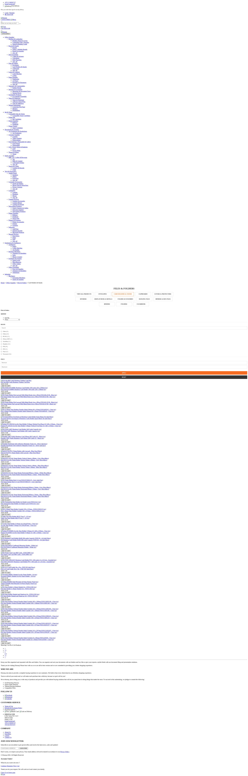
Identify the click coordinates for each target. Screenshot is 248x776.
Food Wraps (16, 143)
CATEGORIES (6, 34)
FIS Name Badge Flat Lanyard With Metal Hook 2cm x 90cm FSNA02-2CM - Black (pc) (28, 404)
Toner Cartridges (17, 128)
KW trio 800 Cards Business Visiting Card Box (15, 382)
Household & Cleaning (12, 129)
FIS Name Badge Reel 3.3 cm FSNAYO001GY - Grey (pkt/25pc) (21, 482)
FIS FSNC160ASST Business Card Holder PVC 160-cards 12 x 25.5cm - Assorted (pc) (28, 562)
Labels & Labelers (14, 72)
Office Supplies (9, 37)
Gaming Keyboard (18, 204)
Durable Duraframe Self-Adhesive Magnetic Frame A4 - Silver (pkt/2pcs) (23, 445)
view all (14, 53)
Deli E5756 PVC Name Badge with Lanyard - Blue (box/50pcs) (20, 453)
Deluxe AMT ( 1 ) (7, 339)
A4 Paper (15, 81)
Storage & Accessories (15, 89)
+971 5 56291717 (10, 723)
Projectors (15, 178)
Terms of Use (9, 706)
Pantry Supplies (9, 156)
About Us (8, 732)
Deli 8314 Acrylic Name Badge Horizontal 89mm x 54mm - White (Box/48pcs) (25, 474)
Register (12, 13)
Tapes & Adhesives (14, 98)
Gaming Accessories (18, 201)
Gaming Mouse (17, 203)
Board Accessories (18, 51)
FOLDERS (124, 304)
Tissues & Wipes (14, 152)
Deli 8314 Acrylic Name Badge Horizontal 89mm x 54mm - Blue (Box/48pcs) (25, 496)
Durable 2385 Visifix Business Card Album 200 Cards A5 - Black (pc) (22, 438)
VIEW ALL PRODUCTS (84, 294)
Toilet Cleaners (17, 138)
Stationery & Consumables (17, 86)
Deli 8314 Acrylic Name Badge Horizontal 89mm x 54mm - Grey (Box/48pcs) (25, 489)
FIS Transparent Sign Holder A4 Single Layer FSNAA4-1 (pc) (20, 503)
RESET (124, 377)
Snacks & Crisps (14, 166)
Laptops (14, 192)
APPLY (124, 373)
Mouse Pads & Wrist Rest (20, 185)
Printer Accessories (18, 222)
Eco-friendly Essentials (19, 96)
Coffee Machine (17, 248)
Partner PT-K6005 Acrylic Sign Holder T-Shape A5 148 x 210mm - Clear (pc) (25, 533)
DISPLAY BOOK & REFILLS (103, 299)
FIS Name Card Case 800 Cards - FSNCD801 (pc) (16, 554)
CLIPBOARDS (143, 294)
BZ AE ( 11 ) (6, 336)
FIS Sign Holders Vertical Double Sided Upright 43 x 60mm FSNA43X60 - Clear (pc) (27, 639)
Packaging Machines (18, 278)
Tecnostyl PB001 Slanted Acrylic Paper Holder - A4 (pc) (18, 576)
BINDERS (107, 304)
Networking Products (15, 206)
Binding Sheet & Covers (19, 41)
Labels (14, 75)
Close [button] (3, 772)
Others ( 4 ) (6, 334)
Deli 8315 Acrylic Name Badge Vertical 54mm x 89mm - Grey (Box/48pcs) (24, 460)
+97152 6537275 (10, 724)
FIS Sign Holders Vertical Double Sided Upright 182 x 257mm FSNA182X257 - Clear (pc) (29, 625)
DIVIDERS (83, 299)
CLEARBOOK (141, 304)
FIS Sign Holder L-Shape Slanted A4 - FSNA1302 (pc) (18, 589)
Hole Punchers (16, 60)
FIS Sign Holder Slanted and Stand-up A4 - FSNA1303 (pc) (19, 596)
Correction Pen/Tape (18, 107)
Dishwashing (16, 140)
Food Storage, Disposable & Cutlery (20, 142)
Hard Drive (15, 236)
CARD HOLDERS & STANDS (123, 294)
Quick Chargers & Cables (20, 208)
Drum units (15, 218)
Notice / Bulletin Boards (19, 49)
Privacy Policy (64, 752)
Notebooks (15, 79)
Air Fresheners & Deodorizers (18, 131)
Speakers (15, 175)
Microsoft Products (18, 232)
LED (14, 149)
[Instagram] (8, 697)
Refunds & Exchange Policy (13, 708)
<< (5, 650)
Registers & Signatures (19, 82)
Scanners (15, 225)
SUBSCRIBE (23, 748)
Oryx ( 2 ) (5, 351)
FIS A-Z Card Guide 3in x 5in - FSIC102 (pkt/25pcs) (17, 569)
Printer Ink (12, 117)
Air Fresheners (16, 133)
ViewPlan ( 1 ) (6, 341)
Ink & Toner (8, 112)
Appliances (12, 244)
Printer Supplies (13, 121)
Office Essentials (14, 267)
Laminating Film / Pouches (20, 42)
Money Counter (17, 257)
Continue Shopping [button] (7, 766)
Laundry (15, 136)
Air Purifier (15, 250)
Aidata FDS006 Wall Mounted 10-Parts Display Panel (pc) (19, 583)
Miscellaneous (16, 262)
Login (6, 13)
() (9, 14)
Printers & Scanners (15, 220)
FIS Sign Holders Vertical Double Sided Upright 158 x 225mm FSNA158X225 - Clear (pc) (29, 618)
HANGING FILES (144, 299)
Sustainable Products (15, 95)
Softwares (12, 227)
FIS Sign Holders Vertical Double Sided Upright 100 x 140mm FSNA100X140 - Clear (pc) (29, 603)
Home (3, 283)
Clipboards (15, 68)
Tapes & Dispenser (18, 100)
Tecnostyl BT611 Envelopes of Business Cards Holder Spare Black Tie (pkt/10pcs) (26, 418)
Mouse (14, 196)
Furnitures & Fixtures (15, 258)
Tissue (14, 154)
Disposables (16, 145)
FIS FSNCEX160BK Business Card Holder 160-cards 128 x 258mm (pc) (23, 389)
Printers (14, 224)
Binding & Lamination (15, 39)
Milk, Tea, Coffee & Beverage (18, 157)
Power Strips (16, 150)
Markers (14, 109)
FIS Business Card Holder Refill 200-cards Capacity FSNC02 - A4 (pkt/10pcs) (25, 540)
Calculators (15, 58)
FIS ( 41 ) (5, 346)
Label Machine (17, 74)
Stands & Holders (17, 183)
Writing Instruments (15, 105)
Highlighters (16, 110)
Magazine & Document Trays (21, 91)
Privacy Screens (17, 187)
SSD (13, 239)
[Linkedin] (8, 699)
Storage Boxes (16, 93)
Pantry (14, 246)
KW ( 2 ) (5, 349)
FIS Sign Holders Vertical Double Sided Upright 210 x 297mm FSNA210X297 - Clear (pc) (29, 632)
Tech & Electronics (10, 171)
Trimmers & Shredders (19, 253)
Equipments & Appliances (13, 243)
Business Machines (14, 251)
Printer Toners (13, 126)
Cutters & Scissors (18, 56)
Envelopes (15, 65)
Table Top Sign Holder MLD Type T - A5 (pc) (15, 518)
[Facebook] (8, 695)
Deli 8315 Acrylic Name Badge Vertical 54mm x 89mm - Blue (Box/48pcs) (24, 467)
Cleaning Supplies (14, 135)
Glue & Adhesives (18, 103)
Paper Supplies (13, 77)
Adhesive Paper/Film (18, 102)
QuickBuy (8, 734)
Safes (14, 255)
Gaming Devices (14, 199)
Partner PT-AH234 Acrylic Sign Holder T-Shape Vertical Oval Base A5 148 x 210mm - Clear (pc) (31, 426)
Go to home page (10, 772)
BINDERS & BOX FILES (163, 299)
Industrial (7, 274)
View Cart (16, 766)
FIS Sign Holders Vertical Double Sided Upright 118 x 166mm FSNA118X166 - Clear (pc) (29, 610)
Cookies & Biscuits (18, 168)
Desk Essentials (13, 54)
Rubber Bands (16, 88)
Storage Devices (14, 234)
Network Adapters (18, 210)
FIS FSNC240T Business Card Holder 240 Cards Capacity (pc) (20, 431)
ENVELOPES (103, 294)
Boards (14, 48)
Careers (7, 735)
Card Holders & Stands (19, 67)
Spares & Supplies (18, 279)
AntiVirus (15, 229)
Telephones (15, 272)
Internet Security (17, 231)
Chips (14, 170)
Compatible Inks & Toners (17, 114)
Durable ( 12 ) (6, 344)
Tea (13, 159)
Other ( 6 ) (5, 331)
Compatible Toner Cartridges (21, 115)
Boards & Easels (14, 46)
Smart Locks (16, 260)
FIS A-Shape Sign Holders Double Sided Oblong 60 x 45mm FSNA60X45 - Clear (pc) (27, 411)
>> (5, 655)
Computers (12, 190)
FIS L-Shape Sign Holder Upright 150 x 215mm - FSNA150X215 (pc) (22, 511)
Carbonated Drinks (18, 163)
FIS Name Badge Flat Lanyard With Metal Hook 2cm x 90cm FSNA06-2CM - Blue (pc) (28, 397)
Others (14, 176)
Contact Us (8, 737)
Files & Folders (13, 63)
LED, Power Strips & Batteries (18, 147)
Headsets (15, 194)
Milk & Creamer (17, 161)
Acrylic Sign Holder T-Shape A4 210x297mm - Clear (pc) (18, 525)
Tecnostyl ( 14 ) (7, 354)
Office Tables (16, 264)
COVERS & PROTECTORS (162, 294)
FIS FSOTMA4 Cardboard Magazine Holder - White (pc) (18, 547)
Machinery (12, 276)
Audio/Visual (13, 173)
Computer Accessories (15, 182)
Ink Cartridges (16, 119)
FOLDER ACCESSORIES (125, 299)
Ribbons (15, 122)
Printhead (15, 124)
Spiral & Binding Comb (19, 44)
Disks (14, 237)
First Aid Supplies (17, 269)
